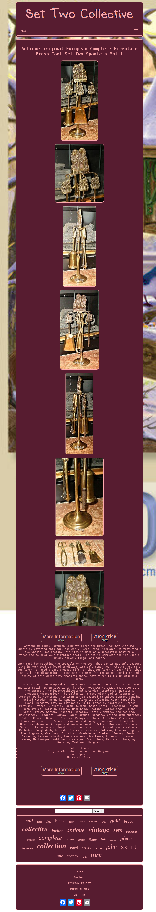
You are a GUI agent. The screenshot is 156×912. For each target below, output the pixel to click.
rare (96, 854)
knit (39, 821)
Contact (79, 877)
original (31, 839)
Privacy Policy (79, 882)
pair (71, 821)
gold (115, 820)
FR (83, 894)
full (103, 839)
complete (50, 837)
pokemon (131, 831)
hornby (72, 856)
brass (128, 821)
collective (35, 829)
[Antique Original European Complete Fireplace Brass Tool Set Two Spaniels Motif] (79, 100)
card (74, 848)
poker (70, 839)
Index (79, 871)
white (104, 822)
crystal (81, 839)
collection (51, 846)
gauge (113, 840)
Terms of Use (79, 888)
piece (126, 838)
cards (84, 857)
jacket (57, 830)
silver (87, 847)
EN (75, 894)
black (60, 820)
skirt (129, 847)
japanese (27, 848)
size (60, 856)
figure (93, 839)
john (111, 846)
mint (99, 848)
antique (76, 830)
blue (48, 821)
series (93, 821)
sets (117, 830)
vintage (99, 829)
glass (81, 821)
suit (29, 820)
